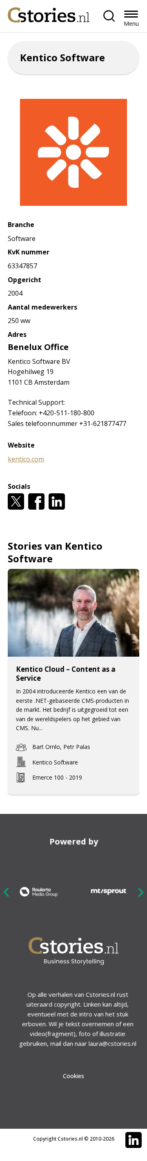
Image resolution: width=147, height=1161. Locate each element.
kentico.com (26, 459)
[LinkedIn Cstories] (133, 1140)
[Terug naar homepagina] (48, 12)
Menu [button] (131, 23)
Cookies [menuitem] (73, 1076)
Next (140, 892)
